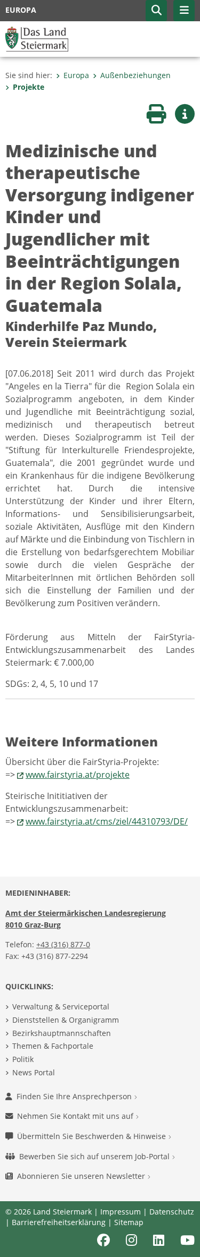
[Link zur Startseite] (36, 38)
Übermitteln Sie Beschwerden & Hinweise (92, 1136)
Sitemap (128, 1222)
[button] (156, 10)
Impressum (120, 1212)
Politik (23, 1059)
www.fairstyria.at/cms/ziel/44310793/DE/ (107, 821)
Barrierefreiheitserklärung (59, 1222)
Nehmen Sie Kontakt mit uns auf (76, 1116)
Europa (76, 75)
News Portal (33, 1072)
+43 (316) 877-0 (63, 944)
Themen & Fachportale (52, 1046)
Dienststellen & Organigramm (65, 1020)
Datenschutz (171, 1212)
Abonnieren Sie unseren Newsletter (82, 1176)
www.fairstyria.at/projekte (78, 774)
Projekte (28, 87)
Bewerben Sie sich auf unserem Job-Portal (95, 1156)
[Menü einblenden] (184, 10)
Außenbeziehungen (135, 75)
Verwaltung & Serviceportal (60, 1006)
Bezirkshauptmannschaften (61, 1033)
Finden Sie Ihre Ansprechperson (75, 1096)
